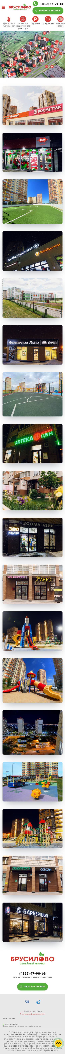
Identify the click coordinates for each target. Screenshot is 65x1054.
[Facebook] (38, 1002)
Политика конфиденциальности (32, 1014)
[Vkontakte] (27, 1002)
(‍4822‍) (32, 973)
